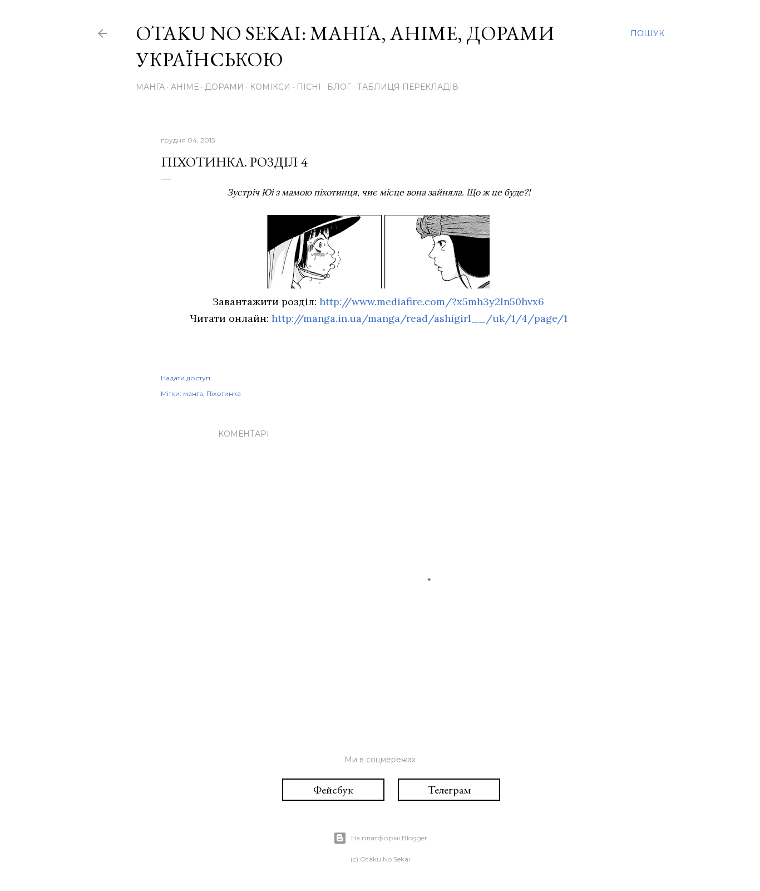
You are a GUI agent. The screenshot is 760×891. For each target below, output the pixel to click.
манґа (193, 393)
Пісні (309, 87)
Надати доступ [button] (185, 378)
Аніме (185, 87)
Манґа (150, 87)
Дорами (224, 87)
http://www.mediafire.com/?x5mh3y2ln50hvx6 (431, 301)
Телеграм (449, 789)
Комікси (270, 87)
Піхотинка (223, 393)
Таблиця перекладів (407, 87)
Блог (339, 87)
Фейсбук (333, 789)
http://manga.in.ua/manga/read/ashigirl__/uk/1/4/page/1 (419, 318)
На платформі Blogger (389, 838)
